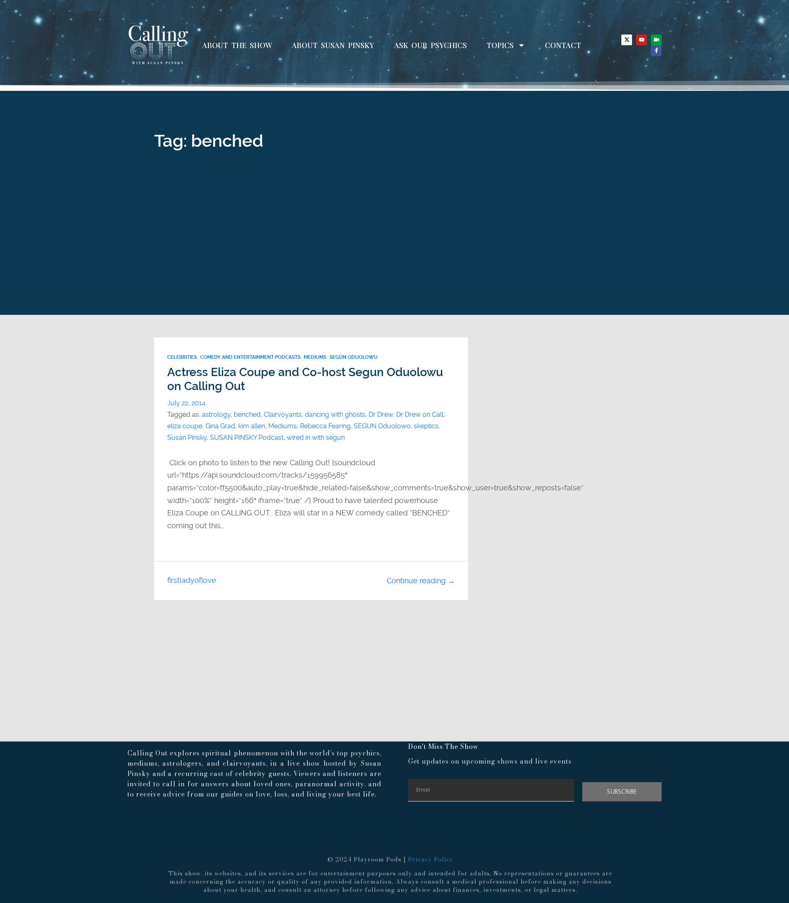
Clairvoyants (283, 414)
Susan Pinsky (187, 437)
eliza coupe (184, 426)
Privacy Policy (430, 859)
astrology (216, 414)
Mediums (315, 357)
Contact (563, 45)
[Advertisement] (394, 253)
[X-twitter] (626, 40)
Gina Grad (220, 426)
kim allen (251, 426)
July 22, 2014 (186, 403)
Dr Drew (381, 414)
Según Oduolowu (354, 357)
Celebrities (182, 357)
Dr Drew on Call (419, 414)
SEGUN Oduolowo (382, 426)
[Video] (656, 40)
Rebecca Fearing (325, 426)
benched (247, 414)
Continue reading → (421, 580)
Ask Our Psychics (430, 45)
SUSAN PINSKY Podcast (247, 437)
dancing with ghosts (335, 414)
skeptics (426, 426)
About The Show (237, 45)
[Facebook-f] (656, 50)
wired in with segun (316, 437)
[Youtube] (641, 40)
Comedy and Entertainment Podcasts (250, 357)
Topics (500, 45)
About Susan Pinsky (333, 45)
